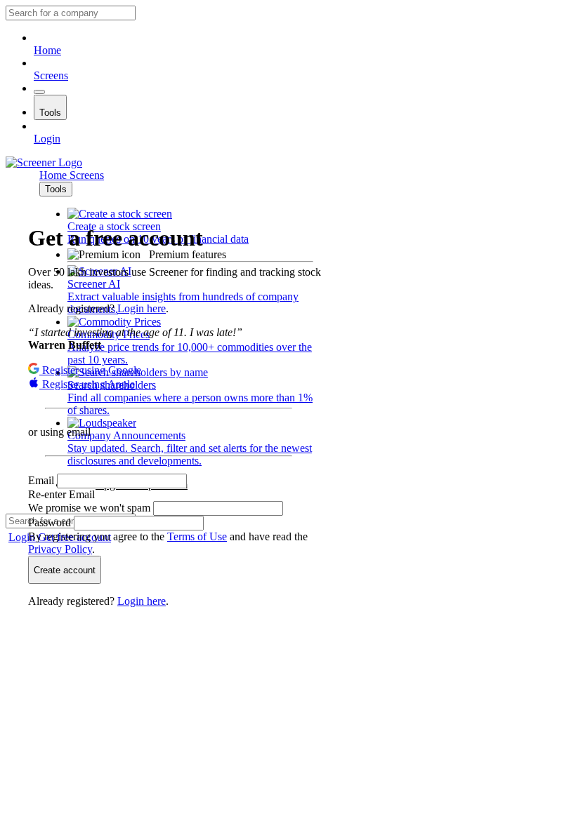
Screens (51, 75)
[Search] (39, 92)
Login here (141, 308)
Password (51, 522)
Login (47, 139)
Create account (65, 570)
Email (42, 480)
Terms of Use (197, 536)
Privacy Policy (60, 549)
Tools (50, 112)
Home (47, 50)
